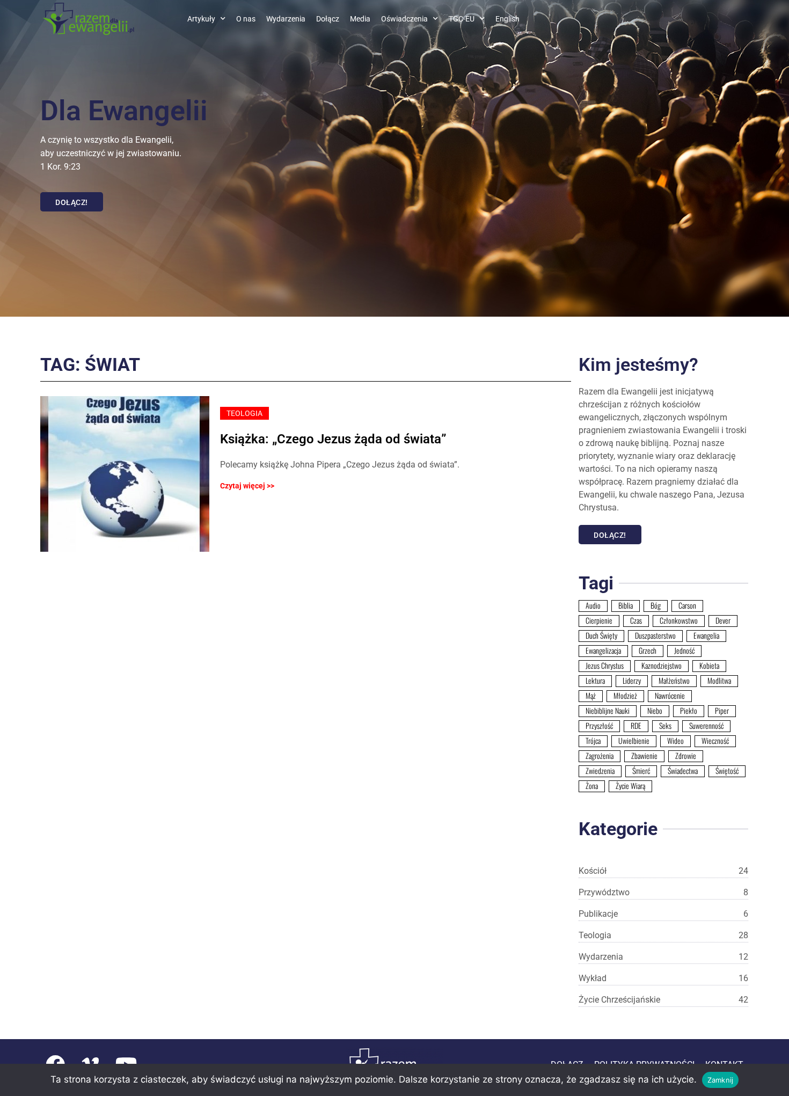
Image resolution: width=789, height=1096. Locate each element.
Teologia (663, 935)
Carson (687, 605)
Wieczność (715, 740)
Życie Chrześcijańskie (663, 1000)
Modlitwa (719, 680)
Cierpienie (599, 620)
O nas (245, 18)
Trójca (593, 740)
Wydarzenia (285, 18)
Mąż (591, 695)
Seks (665, 725)
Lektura (595, 680)
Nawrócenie (670, 695)
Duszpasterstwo (655, 635)
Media (360, 18)
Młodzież (625, 695)
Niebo (654, 710)
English (507, 18)
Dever (722, 620)
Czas (636, 620)
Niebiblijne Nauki (608, 710)
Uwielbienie (633, 740)
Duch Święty (601, 635)
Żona (592, 785)
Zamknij (720, 1080)
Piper (722, 710)
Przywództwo (663, 892)
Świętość (727, 770)
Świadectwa (683, 770)
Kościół (663, 871)
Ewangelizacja (603, 650)
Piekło (688, 710)
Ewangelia (706, 635)
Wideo (675, 740)
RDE (636, 725)
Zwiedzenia (600, 770)
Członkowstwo (679, 620)
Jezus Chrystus (605, 665)
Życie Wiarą (630, 785)
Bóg (656, 605)
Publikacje (663, 914)
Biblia (625, 605)
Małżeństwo (674, 680)
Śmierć (641, 770)
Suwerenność (706, 725)
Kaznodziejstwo (661, 665)
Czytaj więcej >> (247, 485)
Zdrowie (685, 755)
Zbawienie (644, 755)
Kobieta (709, 665)
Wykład (663, 978)
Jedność (684, 650)
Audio (593, 605)
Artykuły (201, 18)
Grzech (647, 650)
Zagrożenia (599, 755)
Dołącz (327, 18)
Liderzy (632, 680)
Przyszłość (599, 725)
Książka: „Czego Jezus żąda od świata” (333, 439)
